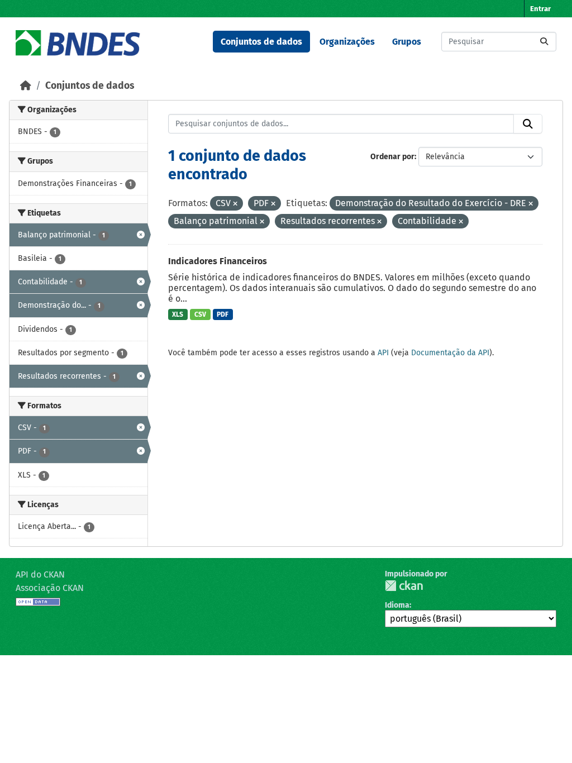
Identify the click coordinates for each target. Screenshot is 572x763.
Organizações (347, 41)
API (383, 352)
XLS (177, 314)
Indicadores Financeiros (217, 261)
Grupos (406, 41)
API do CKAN (40, 574)
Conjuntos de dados (261, 41)
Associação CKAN (50, 588)
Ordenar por (392, 156)
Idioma (397, 605)
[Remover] (235, 204)
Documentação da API (450, 352)
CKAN (404, 586)
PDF (222, 314)
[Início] (25, 86)
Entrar (540, 8)
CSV (200, 314)
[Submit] (544, 41)
